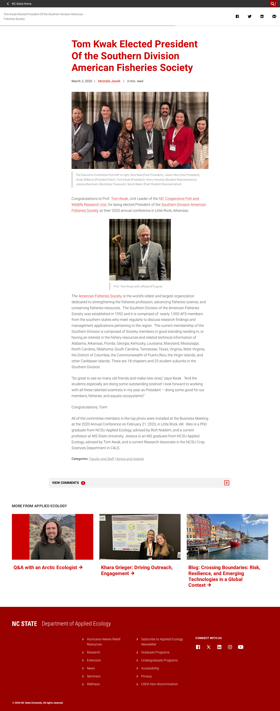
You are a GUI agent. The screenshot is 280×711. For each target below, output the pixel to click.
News (91, 668)
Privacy (146, 676)
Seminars (93, 676)
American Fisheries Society (100, 296)
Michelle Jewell (109, 81)
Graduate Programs (155, 652)
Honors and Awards (129, 459)
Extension (94, 660)
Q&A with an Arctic (46, 567)
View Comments (79, 483)
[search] (273, 3)
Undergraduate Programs (159, 660)
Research (93, 652)
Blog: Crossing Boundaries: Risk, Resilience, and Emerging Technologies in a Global (224, 576)
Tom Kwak (119, 198)
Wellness (93, 684)
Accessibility (150, 668)
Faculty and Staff (101, 459)
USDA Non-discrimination (159, 684)
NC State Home (21, 3)
